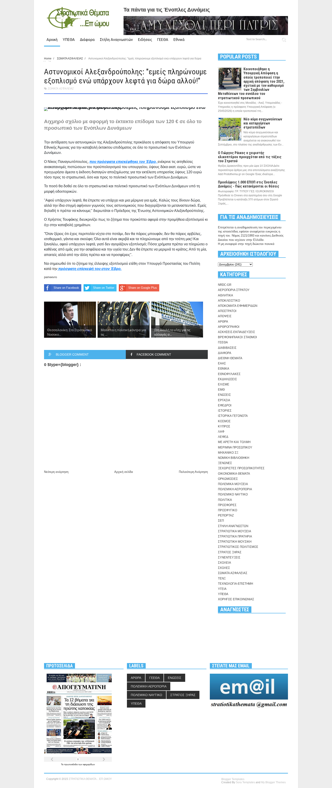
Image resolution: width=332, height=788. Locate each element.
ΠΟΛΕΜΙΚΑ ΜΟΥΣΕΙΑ (233, 484)
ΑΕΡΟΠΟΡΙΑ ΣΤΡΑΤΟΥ (234, 290)
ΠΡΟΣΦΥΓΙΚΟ (227, 510)
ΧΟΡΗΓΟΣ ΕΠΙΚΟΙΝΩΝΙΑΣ (236, 599)
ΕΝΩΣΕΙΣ (224, 394)
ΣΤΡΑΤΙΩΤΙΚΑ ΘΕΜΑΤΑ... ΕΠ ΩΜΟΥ (90, 779)
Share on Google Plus (142, 287)
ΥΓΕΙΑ (222, 589)
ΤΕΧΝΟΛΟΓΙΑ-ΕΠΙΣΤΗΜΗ (235, 583)
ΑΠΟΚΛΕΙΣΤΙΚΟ (229, 300)
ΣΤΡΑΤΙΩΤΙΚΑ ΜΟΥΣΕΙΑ (234, 531)
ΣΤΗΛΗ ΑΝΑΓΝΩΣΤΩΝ (233, 526)
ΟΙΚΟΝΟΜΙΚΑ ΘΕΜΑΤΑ (234, 473)
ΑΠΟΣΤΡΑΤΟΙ (227, 311)
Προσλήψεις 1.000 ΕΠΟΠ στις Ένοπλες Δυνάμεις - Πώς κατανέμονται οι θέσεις (248, 184)
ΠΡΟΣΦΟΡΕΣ (227, 505)
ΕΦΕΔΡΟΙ (224, 405)
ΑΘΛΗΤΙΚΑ (225, 295)
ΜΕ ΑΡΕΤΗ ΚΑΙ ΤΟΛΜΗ (234, 442)
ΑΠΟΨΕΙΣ (224, 316)
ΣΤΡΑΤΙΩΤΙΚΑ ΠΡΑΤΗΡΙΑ (235, 536)
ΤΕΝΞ (222, 578)
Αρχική (52, 40)
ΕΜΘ (221, 389)
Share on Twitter (103, 287)
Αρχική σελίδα (123, 472)
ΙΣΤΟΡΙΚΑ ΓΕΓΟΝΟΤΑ (233, 415)
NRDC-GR (224, 284)
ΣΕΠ (221, 520)
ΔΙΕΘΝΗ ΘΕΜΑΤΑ (230, 358)
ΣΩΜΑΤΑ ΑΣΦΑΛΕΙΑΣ (61, 88)
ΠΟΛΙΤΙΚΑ (225, 500)
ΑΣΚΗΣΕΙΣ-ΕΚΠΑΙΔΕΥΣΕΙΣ (236, 332)
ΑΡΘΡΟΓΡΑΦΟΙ (228, 326)
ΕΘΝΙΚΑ (223, 368)
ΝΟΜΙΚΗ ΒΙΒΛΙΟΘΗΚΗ (233, 458)
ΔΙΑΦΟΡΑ (224, 353)
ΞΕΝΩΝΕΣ (225, 463)
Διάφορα (87, 40)
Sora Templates (245, 782)
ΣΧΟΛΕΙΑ (224, 562)
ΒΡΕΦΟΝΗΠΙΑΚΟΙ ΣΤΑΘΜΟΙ (237, 337)
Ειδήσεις (145, 40)
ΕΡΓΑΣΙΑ (224, 400)
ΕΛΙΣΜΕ (223, 384)
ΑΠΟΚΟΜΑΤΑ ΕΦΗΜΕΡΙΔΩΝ (237, 305)
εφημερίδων (89, 764)
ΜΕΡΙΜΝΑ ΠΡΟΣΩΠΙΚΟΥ (235, 447)
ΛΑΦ (221, 431)
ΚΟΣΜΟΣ (224, 421)
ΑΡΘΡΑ (223, 321)
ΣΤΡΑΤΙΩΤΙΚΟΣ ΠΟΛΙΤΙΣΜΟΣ (238, 547)
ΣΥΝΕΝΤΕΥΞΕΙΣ (229, 557)
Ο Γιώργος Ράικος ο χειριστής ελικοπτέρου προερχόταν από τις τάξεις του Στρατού (249, 157)
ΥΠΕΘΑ (69, 40)
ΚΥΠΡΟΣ (224, 426)
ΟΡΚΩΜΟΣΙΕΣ (228, 479)
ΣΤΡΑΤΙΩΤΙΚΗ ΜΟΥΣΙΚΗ (234, 541)
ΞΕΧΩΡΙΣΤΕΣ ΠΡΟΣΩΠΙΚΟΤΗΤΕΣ (241, 468)
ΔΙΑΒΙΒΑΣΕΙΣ (227, 347)
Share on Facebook (66, 287)
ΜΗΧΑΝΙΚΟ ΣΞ (228, 452)
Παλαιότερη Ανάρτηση (193, 472)
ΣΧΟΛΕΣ (224, 568)
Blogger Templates (232, 779)
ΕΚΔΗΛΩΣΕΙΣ (227, 379)
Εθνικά (179, 40)
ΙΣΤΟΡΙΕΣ (224, 410)
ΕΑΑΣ (222, 363)
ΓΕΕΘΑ (162, 40)
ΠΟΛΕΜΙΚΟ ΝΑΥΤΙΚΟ (233, 494)
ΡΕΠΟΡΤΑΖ (226, 515)
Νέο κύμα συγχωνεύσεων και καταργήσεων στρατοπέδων (262, 123)
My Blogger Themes (273, 782)
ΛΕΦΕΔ (223, 437)
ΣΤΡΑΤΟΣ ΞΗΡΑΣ (229, 552)
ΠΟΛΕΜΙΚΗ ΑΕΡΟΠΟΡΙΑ (235, 489)
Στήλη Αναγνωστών (116, 40)
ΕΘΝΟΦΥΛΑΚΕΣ (229, 374)
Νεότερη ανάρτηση (56, 472)
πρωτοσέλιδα (71, 764)
